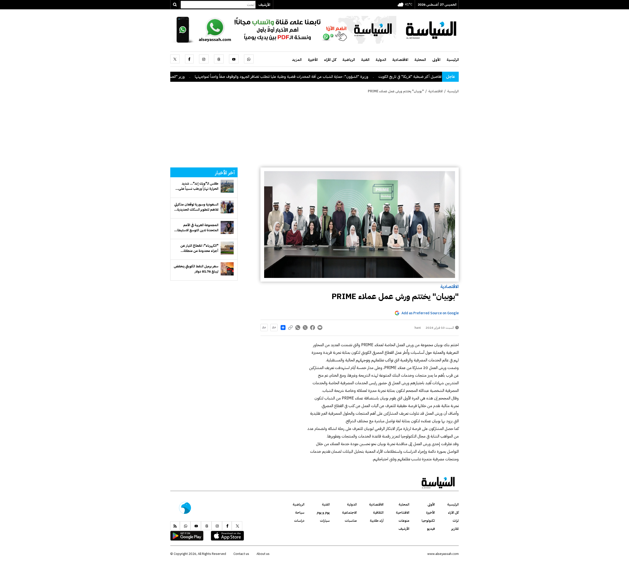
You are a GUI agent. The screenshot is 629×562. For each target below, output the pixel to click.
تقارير (455, 528)
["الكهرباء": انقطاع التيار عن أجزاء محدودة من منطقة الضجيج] (227, 248)
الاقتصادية (400, 59)
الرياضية (349, 59)
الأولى (436, 59)
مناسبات (351, 520)
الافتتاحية (402, 512)
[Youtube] (234, 59)
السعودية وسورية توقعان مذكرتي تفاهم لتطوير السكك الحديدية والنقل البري (196, 207)
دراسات (299, 520)
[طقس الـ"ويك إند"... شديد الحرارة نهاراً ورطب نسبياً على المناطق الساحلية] (227, 186)
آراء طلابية (377, 520)
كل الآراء (330, 59)
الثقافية (378, 512)
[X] (175, 59)
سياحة (299, 512)
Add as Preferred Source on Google (430, 313)
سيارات (325, 520)
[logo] (431, 29)
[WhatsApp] (249, 59)
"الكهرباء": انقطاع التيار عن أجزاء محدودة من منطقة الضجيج (199, 248)
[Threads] (219, 59)
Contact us (241, 553)
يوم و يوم (323, 512)
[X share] (305, 327)
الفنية (365, 59)
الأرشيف (264, 4)
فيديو (431, 528)
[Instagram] (204, 59)
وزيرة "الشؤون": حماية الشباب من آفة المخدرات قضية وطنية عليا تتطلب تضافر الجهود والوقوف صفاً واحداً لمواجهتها (308, 76)
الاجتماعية (349, 512)
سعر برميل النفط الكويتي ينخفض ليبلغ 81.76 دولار (196, 269)
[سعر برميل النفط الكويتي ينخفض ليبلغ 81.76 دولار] (227, 268)
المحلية (420, 59)
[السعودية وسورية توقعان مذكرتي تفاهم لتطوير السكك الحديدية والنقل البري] (227, 206)
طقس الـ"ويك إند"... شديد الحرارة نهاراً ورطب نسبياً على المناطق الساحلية (198, 186)
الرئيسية (453, 59)
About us (263, 553)
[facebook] (189, 59)
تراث (456, 520)
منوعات (404, 520)
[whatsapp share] (297, 327)
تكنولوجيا (428, 520)
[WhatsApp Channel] (283, 29)
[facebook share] (312, 327)
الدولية (381, 59)
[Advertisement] (314, 130)
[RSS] (175, 525)
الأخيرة (313, 59)
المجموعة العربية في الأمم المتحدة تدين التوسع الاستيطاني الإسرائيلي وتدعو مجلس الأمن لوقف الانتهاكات (196, 227)
